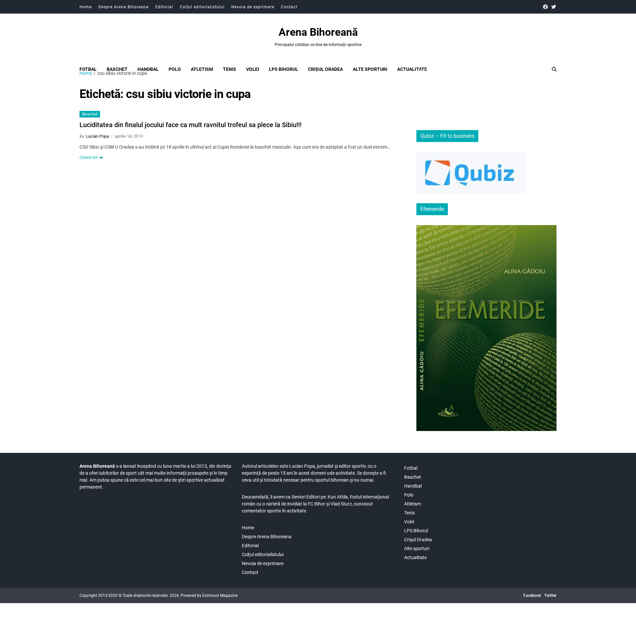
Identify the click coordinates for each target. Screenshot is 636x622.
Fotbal (88, 69)
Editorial (164, 7)
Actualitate (412, 69)
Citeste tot (89, 157)
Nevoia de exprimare (252, 7)
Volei (252, 69)
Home (86, 7)
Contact (289, 7)
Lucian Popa (97, 136)
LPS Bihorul (283, 69)
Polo (175, 69)
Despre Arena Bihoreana (123, 7)
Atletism (202, 69)
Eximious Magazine (220, 595)
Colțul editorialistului (202, 7)
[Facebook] (545, 7)
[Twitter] (553, 7)
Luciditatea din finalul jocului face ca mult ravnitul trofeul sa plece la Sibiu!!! (190, 125)
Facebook (532, 595)
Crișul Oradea (325, 69)
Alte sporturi (370, 69)
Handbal (148, 69)
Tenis (229, 69)
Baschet (117, 69)
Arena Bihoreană (318, 32)
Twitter (550, 595)
